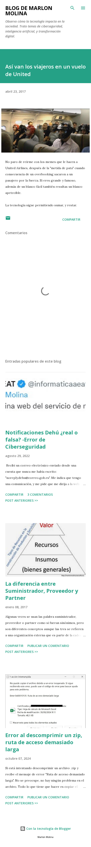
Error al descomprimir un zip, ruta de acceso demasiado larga (43, 742)
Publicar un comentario (48, 646)
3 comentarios (40, 494)
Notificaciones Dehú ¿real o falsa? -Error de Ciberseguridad (41, 439)
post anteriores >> (21, 500)
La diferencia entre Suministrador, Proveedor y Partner (41, 590)
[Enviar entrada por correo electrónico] (8, 219)
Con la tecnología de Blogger (48, 828)
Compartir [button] (71, 219)
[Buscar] (72, 8)
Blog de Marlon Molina (28, 10)
